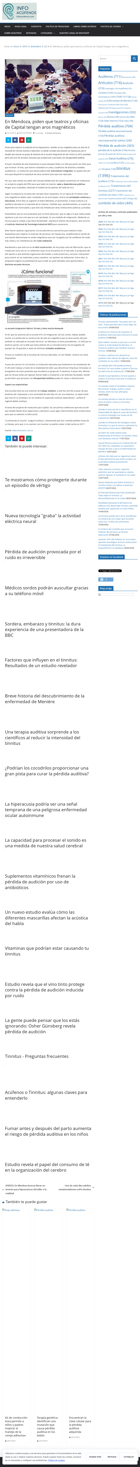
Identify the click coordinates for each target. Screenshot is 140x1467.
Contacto (36, 26)
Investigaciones (122, 112)
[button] (122, 26)
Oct (103, 232)
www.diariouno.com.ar (22, 430)
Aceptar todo (95, 1457)
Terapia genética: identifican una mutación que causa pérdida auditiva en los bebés (47, 1426)
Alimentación (128, 77)
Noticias (124, 117)
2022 (100, 251)
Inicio (7, 26)
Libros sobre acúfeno (84, 26)
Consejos (120, 93)
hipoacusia (117, 108)
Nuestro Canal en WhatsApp (74, 33)
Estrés (124, 104)
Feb (109, 221)
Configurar (129, 1457)
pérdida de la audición (113, 150)
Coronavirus (106, 96)
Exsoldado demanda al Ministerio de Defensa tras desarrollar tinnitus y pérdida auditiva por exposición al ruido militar (118, 506)
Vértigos (132, 198)
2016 (100, 295)
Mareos (102, 117)
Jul (129, 221)
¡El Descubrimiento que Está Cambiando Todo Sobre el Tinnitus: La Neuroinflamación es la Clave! (116, 495)
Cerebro (105, 92)
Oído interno (113, 120)
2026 (100, 221)
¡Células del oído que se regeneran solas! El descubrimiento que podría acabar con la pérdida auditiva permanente (117, 459)
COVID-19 (123, 96)
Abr (117, 221)
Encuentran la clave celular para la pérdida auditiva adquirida (80, 1425)
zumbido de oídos (115, 203)
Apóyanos (31, 33)
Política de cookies (56, 1460)
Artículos (9, 115)
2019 (100, 273)
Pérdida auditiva (115, 126)
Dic (111, 232)
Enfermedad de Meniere (122, 100)
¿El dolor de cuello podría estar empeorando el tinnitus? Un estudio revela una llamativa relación (117, 435)
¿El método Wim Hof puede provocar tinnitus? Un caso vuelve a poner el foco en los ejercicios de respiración (118, 368)
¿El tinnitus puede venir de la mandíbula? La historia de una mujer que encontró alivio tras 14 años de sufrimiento (117, 519)
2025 (100, 229)
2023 (100, 243)
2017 (100, 288)
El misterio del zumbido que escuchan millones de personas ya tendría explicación (115, 532)
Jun (125, 221)
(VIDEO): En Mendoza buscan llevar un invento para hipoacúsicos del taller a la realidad (25, 1189)
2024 (100, 236)
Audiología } (111, 88)
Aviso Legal (21, 26)
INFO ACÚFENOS (25, 133)
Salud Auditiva (121, 158)
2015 (100, 303)
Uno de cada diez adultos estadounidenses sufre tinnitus (75, 1187)
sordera (117, 162)
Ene (105, 221)
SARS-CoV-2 (104, 163)
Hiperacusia (104, 108)
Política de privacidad (57, 26)
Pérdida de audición (116, 146)
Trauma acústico (117, 198)
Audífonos (125, 88)
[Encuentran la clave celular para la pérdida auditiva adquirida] (80, 1210)
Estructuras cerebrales (108, 104)
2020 (100, 266)
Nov (108, 232)
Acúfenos (110, 76)
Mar (113, 221)
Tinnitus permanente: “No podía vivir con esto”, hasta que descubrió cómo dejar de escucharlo (117, 324)
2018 (100, 280)
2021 (100, 258)
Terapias (108, 168)
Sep (100, 232)
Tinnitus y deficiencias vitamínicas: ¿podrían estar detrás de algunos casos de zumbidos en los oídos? (117, 358)
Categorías (46, 33)
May (121, 221)
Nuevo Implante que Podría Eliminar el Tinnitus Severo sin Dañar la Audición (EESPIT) (116, 485)
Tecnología (39, 133)
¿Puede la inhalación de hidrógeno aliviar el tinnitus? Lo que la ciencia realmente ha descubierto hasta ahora (117, 425)
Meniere (113, 116)
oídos (128, 120)
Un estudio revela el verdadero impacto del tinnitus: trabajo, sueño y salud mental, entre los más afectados (116, 389)
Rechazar (112, 1457)
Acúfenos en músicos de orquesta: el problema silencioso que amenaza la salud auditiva (118, 335)
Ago (132, 221)
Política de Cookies (111, 26)
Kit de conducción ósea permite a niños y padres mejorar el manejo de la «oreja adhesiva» (16, 1426)
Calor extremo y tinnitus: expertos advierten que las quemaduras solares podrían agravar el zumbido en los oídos (116, 472)
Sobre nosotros (13, 33)
